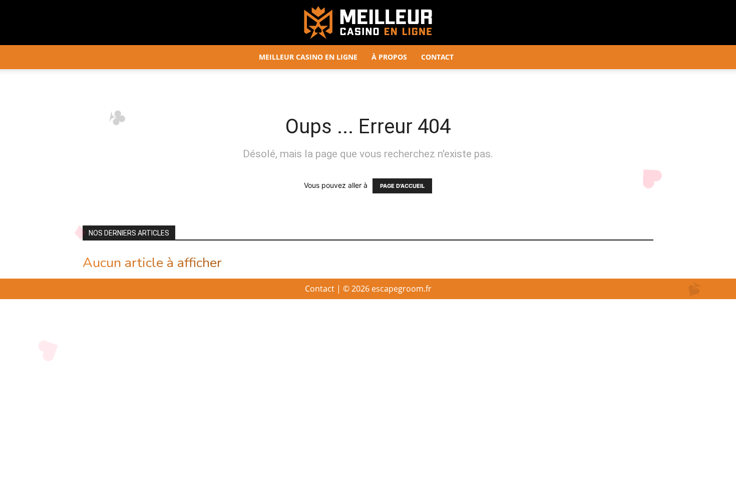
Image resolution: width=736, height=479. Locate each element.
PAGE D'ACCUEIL (402, 185)
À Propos (389, 57)
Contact (437, 57)
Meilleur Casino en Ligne (308, 57)
